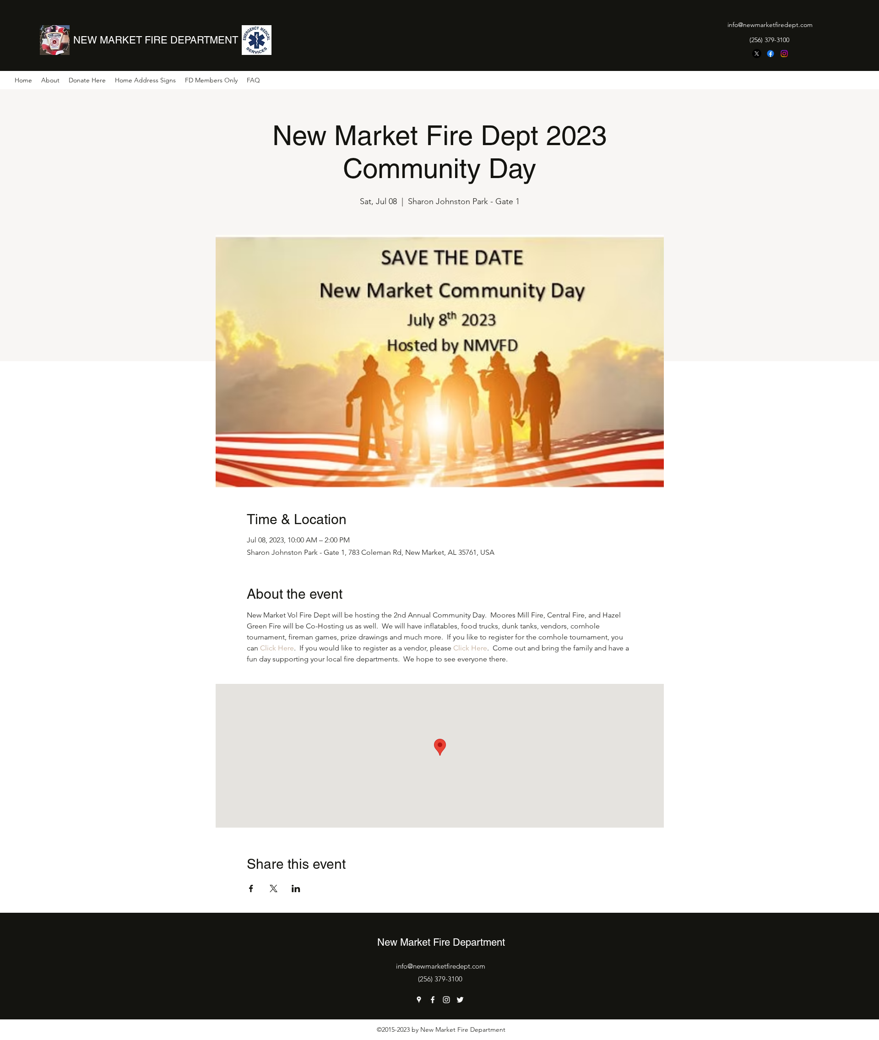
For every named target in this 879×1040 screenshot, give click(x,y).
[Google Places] (418, 999)
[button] (50, 80)
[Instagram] (784, 53)
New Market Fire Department (441, 942)
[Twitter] (460, 999)
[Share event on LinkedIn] (296, 888)
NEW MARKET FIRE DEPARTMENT (155, 40)
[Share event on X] (273, 888)
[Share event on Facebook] (251, 888)
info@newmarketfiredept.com (770, 25)
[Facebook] (770, 53)
